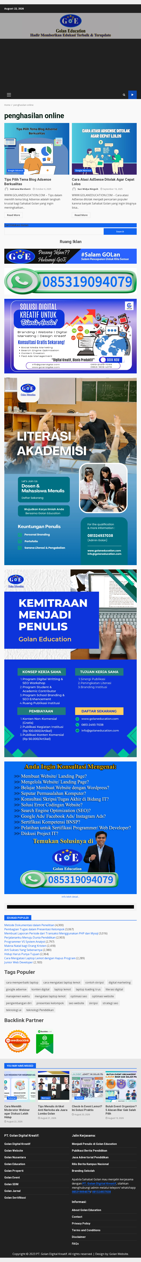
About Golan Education (86, 1210)
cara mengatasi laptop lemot (61, 982)
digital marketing (120, 982)
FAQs (75, 1243)
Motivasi (46, 1098)
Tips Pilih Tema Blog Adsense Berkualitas (36, 149)
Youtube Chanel (132, 95)
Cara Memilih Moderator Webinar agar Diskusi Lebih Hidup (19, 1086)
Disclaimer (79, 1237)
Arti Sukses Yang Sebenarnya (23, 950)
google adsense (16, 989)
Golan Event (12, 1177)
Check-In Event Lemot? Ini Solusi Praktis (87, 1086)
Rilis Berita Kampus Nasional (90, 1164)
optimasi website (103, 996)
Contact (77, 1216)
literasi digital (114, 989)
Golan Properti (13, 1170)
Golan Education (14, 1164)
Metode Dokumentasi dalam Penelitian (29, 925)
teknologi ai (13, 1010)
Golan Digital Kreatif (17, 1144)
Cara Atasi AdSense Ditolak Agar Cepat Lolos (104, 149)
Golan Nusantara (15, 1157)
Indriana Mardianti (20, 189)
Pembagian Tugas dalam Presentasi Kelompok (34, 929)
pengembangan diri (18, 1003)
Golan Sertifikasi (15, 1197)
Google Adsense (15, 170)
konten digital (40, 989)
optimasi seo (78, 996)
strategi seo (110, 1003)
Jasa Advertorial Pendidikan (90, 1157)
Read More (13, 215)
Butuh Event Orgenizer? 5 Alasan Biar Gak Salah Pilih (121, 1086)
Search (120, 231)
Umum (112, 1098)
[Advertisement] (70, 64)
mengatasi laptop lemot (50, 996)
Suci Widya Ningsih (87, 189)
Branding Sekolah (83, 1170)
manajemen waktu (18, 996)
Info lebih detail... (70, 896)
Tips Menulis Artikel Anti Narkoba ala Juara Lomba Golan (53, 1086)
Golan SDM (11, 1184)
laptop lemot (62, 989)
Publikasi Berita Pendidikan (89, 1150)
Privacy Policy (81, 1223)
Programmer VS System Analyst (24, 942)
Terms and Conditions (86, 1230)
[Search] (124, 94)
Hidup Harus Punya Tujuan (21, 954)
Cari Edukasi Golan (16, 225)
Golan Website (13, 1150)
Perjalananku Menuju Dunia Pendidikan (30, 937)
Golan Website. (119, 1254)
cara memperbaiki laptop (22, 982)
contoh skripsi (94, 982)
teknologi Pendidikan (40, 1010)
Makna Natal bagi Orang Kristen (25, 946)
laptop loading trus (88, 989)
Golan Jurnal (12, 1191)
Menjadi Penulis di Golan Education (94, 1144)
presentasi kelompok (50, 1003)
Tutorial (12, 1098)
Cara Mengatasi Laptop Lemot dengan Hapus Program (39, 958)
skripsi (93, 1003)
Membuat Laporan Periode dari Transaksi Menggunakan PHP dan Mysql (51, 933)
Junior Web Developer (18, 962)
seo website (76, 1003)
